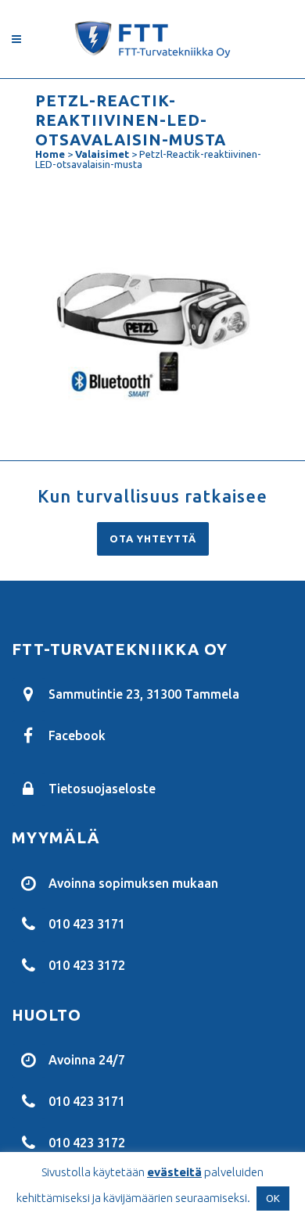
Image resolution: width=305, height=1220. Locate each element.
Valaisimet (102, 153)
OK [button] (273, 1198)
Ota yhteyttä (152, 538)
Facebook (77, 735)
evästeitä (174, 1172)
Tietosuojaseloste (102, 788)
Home (50, 153)
